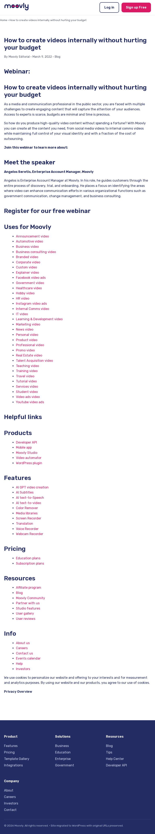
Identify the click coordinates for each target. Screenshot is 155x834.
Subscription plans (30, 563)
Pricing (9, 752)
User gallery (25, 613)
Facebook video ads (31, 278)
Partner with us (28, 603)
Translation (24, 524)
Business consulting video (36, 252)
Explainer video (27, 272)
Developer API (26, 442)
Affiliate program (28, 587)
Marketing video (28, 324)
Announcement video (32, 236)
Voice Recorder (27, 529)
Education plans (28, 558)
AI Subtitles (25, 492)
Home (3, 20)
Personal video (27, 335)
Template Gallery (16, 759)
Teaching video (27, 366)
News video (24, 329)
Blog (57, 57)
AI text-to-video (28, 503)
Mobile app (24, 447)
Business (62, 746)
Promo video (25, 350)
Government (64, 765)
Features (11, 746)
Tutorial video (26, 381)
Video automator (28, 458)
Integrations (13, 765)
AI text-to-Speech (30, 498)
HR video (22, 298)
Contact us (24, 653)
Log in (109, 7)
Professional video (30, 345)
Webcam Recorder (29, 534)
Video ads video (28, 397)
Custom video (26, 267)
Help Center (115, 759)
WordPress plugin (29, 463)
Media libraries (27, 513)
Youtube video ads (30, 402)
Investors (23, 669)
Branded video (27, 257)
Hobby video (25, 293)
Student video (27, 392)
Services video (27, 386)
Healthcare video (29, 288)
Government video (30, 283)
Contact (10, 810)
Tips (109, 752)
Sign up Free (136, 7)
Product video (26, 340)
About (8, 790)
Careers (22, 648)
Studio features (28, 608)
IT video (22, 314)
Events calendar (28, 658)
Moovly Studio (26, 453)
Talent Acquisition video (34, 361)
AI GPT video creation (32, 487)
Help (19, 664)
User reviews (25, 619)
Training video (27, 371)
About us (23, 643)
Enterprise (63, 759)
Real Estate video (29, 355)
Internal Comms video (32, 309)
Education (63, 752)
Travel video (25, 376)
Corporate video (28, 262)
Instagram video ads (31, 303)
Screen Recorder (28, 518)
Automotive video (29, 241)
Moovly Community (30, 598)
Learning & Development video (39, 319)
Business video (27, 247)
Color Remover (27, 508)
